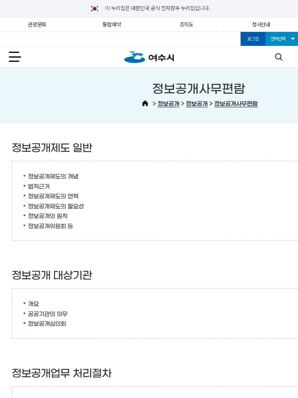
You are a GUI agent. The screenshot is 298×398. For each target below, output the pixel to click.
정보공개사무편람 (236, 103)
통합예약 (111, 24)
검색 (278, 56)
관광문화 (37, 24)
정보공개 (168, 103)
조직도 (186, 24)
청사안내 (261, 24)
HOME (145, 103)
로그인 (252, 39)
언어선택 (278, 39)
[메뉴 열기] (19, 56)
